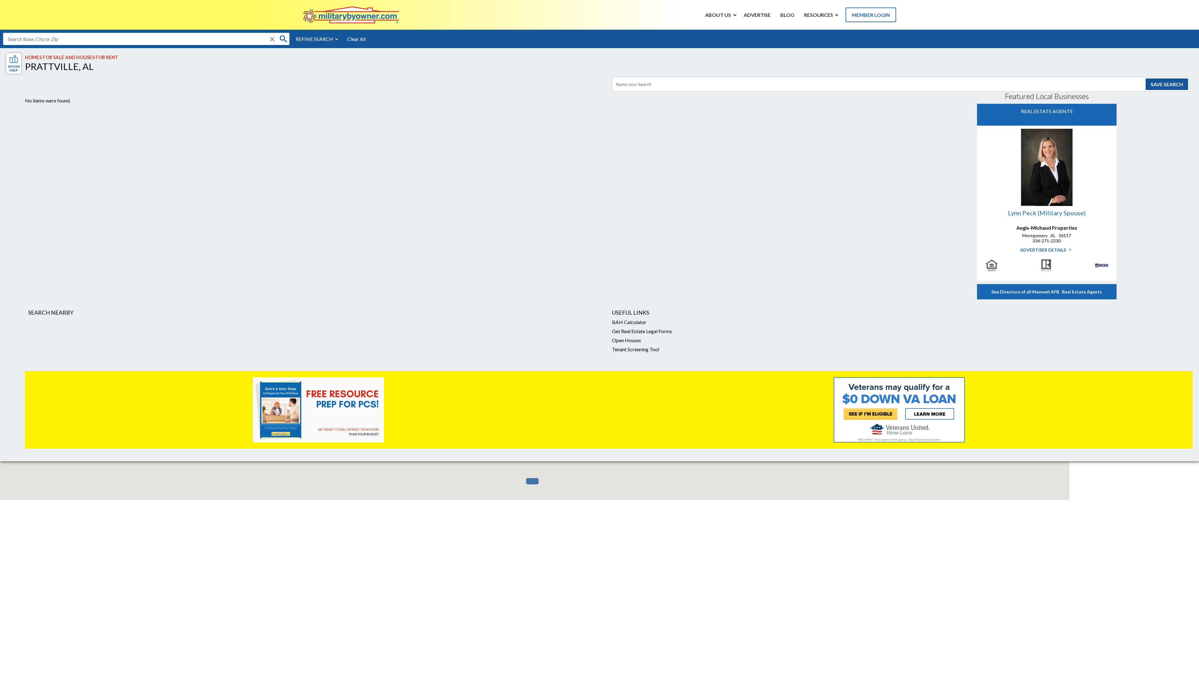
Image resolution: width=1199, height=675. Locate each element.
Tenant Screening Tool (635, 349)
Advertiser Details (1043, 249)
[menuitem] (718, 14)
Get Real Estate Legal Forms (642, 331)
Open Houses (626, 340)
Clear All (356, 39)
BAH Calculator (629, 322)
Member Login (871, 15)
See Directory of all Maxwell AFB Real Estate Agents (1046, 291)
